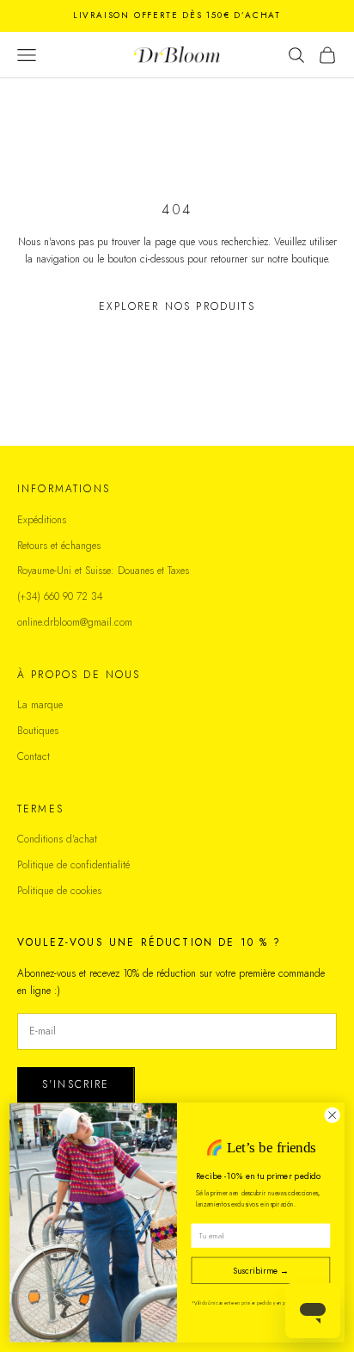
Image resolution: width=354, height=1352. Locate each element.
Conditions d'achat (57, 839)
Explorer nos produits (176, 306)
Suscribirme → (261, 1270)
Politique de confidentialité (73, 865)
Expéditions (41, 520)
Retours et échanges (59, 545)
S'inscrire (76, 1084)
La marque (40, 705)
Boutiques (37, 730)
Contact (33, 756)
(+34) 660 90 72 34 (60, 596)
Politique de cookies (59, 890)
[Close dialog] (332, 1115)
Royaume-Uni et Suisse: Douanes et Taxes (103, 570)
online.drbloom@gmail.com (74, 622)
